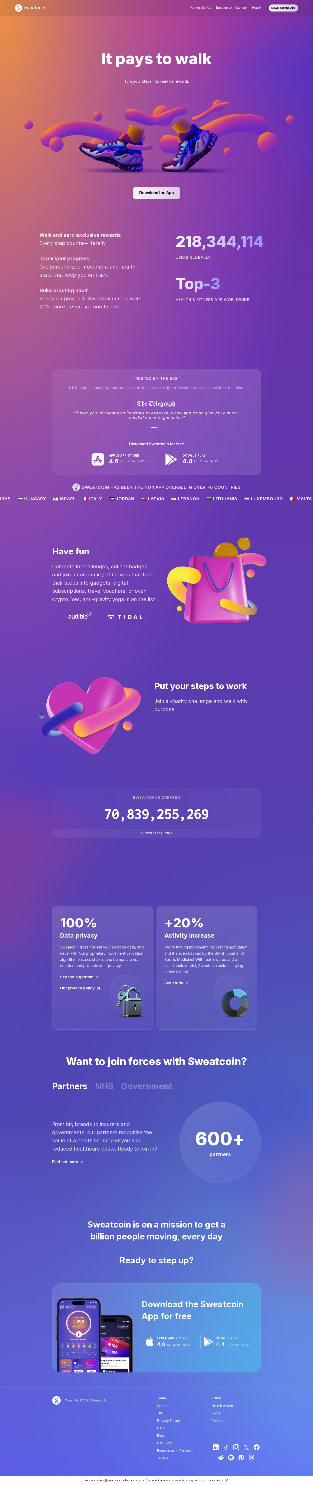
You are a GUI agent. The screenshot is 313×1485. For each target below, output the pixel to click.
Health (256, 7)
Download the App (283, 7)
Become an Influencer (231, 7)
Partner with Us (200, 7)
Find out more (65, 1162)
